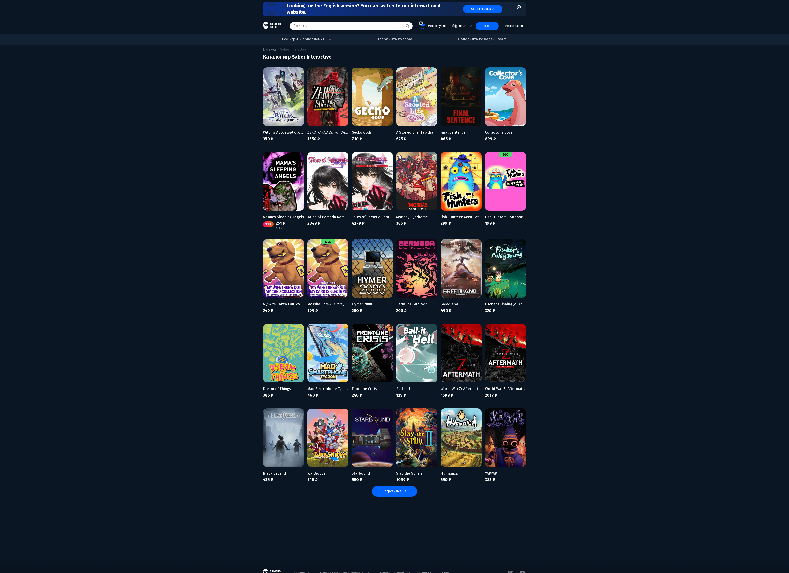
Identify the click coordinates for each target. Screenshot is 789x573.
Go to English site (482, 9)
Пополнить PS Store (394, 39)
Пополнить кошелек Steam (482, 39)
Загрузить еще (394, 491)
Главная (269, 49)
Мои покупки (433, 25)
